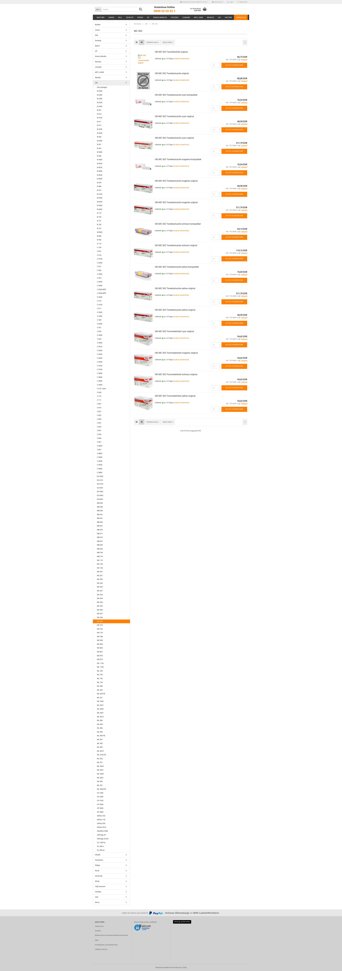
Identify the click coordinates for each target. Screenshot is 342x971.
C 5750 (99, 369)
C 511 (99, 308)
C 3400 (99, 282)
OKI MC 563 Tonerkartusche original (172, 73)
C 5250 (99, 316)
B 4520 (99, 164)
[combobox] (153, 42)
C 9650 (99, 461)
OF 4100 (100, 801)
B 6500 (99, 209)
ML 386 (100, 728)
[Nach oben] (335, 967)
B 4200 (99, 129)
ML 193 (100, 682)
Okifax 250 (101, 823)
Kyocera (174, 17)
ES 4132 (100, 484)
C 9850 (99, 473)
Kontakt (98, 931)
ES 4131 (100, 480)
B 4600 (99, 179)
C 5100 (99, 305)
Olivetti (97, 855)
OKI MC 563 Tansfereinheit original (171, 52)
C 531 (99, 328)
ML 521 (100, 762)
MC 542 (100, 606)
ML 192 (100, 678)
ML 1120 (100, 663)
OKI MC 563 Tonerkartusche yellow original (175, 288)
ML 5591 (100, 778)
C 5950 (99, 385)
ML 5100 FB (101, 755)
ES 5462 (100, 495)
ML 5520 (100, 766)
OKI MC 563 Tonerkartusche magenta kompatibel (178, 159)
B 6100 (99, 194)
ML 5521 (100, 770)
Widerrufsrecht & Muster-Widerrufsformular (111, 935)
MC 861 (100, 652)
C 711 (99, 400)
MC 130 (100, 564)
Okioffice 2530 (102, 831)
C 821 (99, 412)
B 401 (99, 110)
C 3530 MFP (101, 293)
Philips (97, 865)
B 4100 (99, 118)
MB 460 (100, 522)
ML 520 (100, 759)
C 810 (99, 408)
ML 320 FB (101, 694)
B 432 (99, 148)
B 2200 (99, 91)
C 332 (99, 278)
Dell (120, 17)
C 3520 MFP (101, 289)
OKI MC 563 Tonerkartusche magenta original (176, 181)
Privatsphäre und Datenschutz (106, 945)
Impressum (241, 17)
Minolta (210, 17)
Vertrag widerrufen (182, 922)
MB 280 (100, 507)
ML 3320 (100, 701)
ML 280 (100, 686)
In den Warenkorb (234, 65)
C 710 (99, 396)
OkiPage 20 (101, 835)
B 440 (99, 156)
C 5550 (99, 354)
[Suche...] (140, 9)
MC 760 (100, 629)
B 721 (99, 221)
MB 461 (100, 526)
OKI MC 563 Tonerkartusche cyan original (174, 116)
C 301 (99, 251)
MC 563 (100, 621)
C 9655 (99, 465)
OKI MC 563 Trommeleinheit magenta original (176, 353)
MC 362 (100, 595)
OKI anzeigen (102, 87)
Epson (140, 17)
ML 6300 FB (101, 789)
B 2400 (99, 95)
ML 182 (100, 671)
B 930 (99, 240)
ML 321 (100, 698)
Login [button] (231, 2)
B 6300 (99, 205)
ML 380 (100, 720)
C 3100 (99, 259)
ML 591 (100, 785)
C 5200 (99, 312)
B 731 (99, 228)
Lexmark (186, 17)
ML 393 (100, 743)
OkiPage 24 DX (102, 839)
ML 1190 (100, 667)
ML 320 (100, 690)
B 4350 (99, 152)
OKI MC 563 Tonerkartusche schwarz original (176, 245)
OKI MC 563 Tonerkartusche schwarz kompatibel (178, 224)
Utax (96, 897)
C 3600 (99, 297)
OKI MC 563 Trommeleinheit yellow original (175, 396)
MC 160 (100, 568)
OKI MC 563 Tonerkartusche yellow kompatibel (177, 267)
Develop (129, 17)
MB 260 (100, 503)
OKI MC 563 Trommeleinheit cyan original (174, 331)
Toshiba (98, 892)
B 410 (99, 114)
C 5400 (99, 335)
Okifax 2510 (101, 827)
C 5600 (99, 358)
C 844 (99, 438)
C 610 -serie (101, 389)
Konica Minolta (160, 17)
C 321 (99, 266)
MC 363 (100, 598)
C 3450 (99, 286)
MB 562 (100, 549)
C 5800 (99, 373)
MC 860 (100, 648)
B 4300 (99, 141)
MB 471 (100, 534)
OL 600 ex (100, 850)
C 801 (99, 404)
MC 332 (100, 579)
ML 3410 (100, 717)
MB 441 (100, 514)
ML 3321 (100, 705)
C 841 (99, 430)
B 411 (99, 122)
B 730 (99, 225)
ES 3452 (100, 476)
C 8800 (99, 453)
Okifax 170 (101, 820)
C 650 (99, 392)
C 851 (99, 442)
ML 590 (100, 781)
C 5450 (99, 343)
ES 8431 (100, 499)
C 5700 (99, 366)
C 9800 (99, 469)
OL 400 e (100, 846)
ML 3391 (100, 713)
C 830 (99, 419)
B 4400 (99, 160)
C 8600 (99, 446)
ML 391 (100, 739)
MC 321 (100, 576)
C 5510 (99, 347)
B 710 (99, 213)
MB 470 (100, 530)
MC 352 (100, 587)
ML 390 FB (101, 736)
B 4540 (99, 171)
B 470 (99, 183)
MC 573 (100, 625)
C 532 (99, 331)
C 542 (99, 339)
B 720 (99, 217)
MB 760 (100, 553)
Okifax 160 (101, 816)
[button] (217, 2)
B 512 (99, 190)
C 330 (99, 270)
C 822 (99, 415)
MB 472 (100, 537)
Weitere (228, 17)
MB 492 (100, 545)
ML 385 (100, 724)
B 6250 (99, 202)
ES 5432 (100, 492)
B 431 (99, 144)
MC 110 (100, 560)
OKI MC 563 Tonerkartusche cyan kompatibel (176, 95)
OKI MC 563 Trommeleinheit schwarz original (176, 374)
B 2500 (99, 99)
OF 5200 (100, 804)
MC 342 (100, 583)
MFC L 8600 (198, 17)
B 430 (99, 137)
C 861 (99, 450)
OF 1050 (100, 793)
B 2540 (99, 106)
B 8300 (99, 232)
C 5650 (99, 362)
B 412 (99, 125)
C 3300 (99, 274)
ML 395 (100, 747)
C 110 (99, 244)
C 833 (99, 427)
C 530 (99, 320)
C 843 (99, 434)
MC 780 (100, 637)
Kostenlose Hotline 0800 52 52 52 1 (195, 2)
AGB (96, 940)
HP (148, 17)
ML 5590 (100, 774)
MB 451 (100, 518)
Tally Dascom (100, 886)
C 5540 (99, 350)
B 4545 (99, 175)
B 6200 (99, 198)
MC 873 (100, 659)
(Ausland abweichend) (181, 59)
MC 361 (100, 591)
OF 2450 (100, 797)
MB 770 (100, 556)
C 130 (99, 247)
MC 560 (100, 610)
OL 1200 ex (101, 842)
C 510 (99, 301)
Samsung (98, 876)
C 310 (99, 255)
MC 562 (100, 617)
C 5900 (99, 381)
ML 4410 (100, 751)
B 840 (99, 236)
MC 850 (100, 640)
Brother (100, 17)
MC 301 (100, 572)
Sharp (97, 881)
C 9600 (99, 457)
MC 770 (100, 633)
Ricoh (97, 871)
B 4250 (99, 133)
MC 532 (100, 602)
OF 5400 (100, 808)
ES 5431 (100, 488)
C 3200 (99, 263)
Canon (111, 17)
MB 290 (100, 511)
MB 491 (100, 541)
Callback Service (101, 949)
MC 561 (100, 614)
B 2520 (99, 102)
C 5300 (99, 324)
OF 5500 (100, 812)
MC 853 (100, 644)
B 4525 (99, 167)
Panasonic (99, 860)
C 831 (99, 423)
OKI (219, 17)
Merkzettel (243, 2)
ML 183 (100, 675)
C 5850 (99, 377)
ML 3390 (100, 709)
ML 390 (100, 732)
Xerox (97, 902)
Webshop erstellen (162, 967)
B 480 (99, 186)
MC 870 (100, 656)
